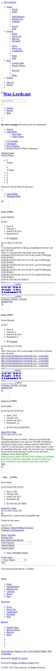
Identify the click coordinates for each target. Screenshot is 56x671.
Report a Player (18, 65)
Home (14, 34)
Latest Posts (12, 132)
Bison (24, 663)
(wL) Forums (12, 141)
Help (14, 29)
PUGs (14, 46)
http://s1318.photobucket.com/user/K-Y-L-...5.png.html (24, 356)
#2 (2, 348)
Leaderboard (17, 51)
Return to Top (21, 651)
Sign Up (10, 82)
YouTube (12, 535)
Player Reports (13, 146)
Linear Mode (12, 194)
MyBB (15, 658)
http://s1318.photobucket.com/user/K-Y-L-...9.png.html (24, 358)
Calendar (16, 21)
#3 (2, 437)
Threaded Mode (13, 196)
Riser (31, 663)
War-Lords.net (10, 2)
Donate (10, 78)
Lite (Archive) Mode (37, 651)
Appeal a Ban (18, 63)
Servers (10, 31)
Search (15, 26)
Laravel (24, 658)
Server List (16, 36)
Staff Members (18, 16)
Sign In (10, 85)
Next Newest (17, 540)
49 (18, 499)
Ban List (15, 38)
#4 (2, 513)
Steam (3, 432)
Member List (17, 19)
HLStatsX (16, 41)
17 (18, 423)
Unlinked (13, 238)
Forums (10, 108)
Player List (16, 48)
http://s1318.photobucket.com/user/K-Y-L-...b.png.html (24, 363)
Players (10, 110)
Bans (9, 60)
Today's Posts (18, 136)
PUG (9, 432)
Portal (14, 12)
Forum (9, 7)
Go (3, 563)
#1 (2, 245)
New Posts (16, 134)
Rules (14, 56)
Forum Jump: (7, 557)
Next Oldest (6, 540)
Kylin (3, 212)
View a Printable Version (17, 553)
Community (12, 143)
